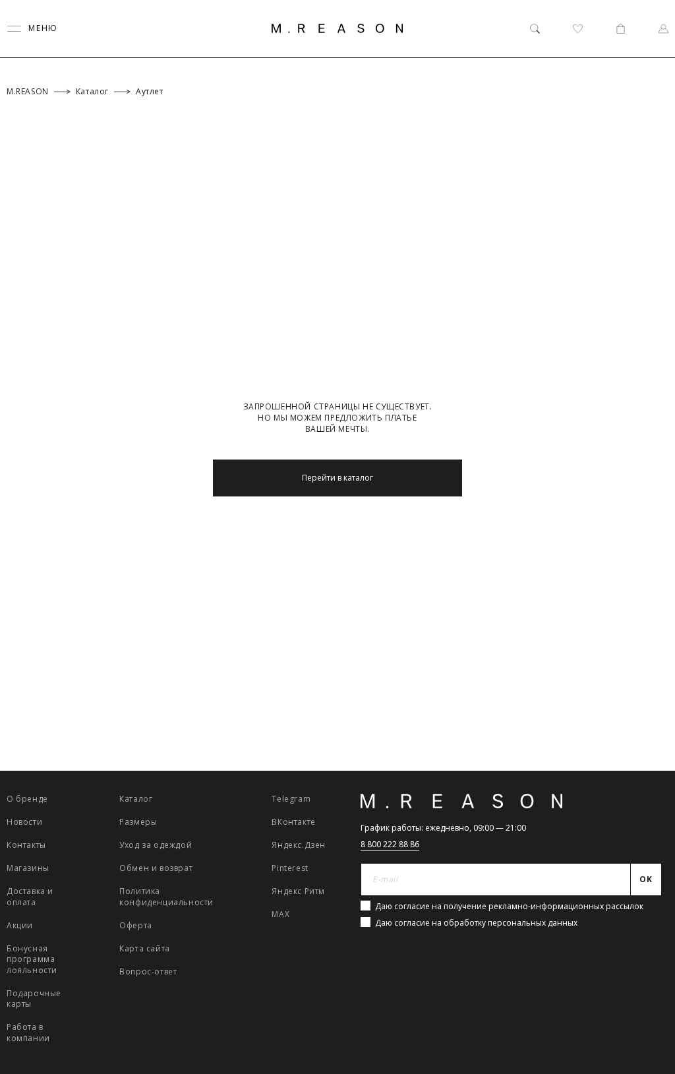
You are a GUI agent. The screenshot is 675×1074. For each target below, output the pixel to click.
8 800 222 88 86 (390, 844)
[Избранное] (578, 29)
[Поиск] (535, 29)
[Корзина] (621, 29)
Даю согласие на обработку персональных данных (476, 922)
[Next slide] (647, 777)
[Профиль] (663, 29)
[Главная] (337, 28)
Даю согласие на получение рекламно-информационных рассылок (509, 906)
